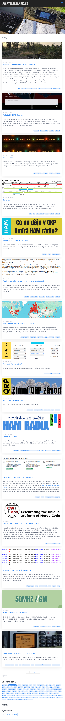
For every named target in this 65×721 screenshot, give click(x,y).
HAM (47, 213)
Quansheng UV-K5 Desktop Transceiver (19, 653)
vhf (28, 410)
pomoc (52, 213)
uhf (45, 410)
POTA (50, 88)
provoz (58, 130)
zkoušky (57, 497)
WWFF (43, 689)
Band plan (7, 200)
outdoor (44, 88)
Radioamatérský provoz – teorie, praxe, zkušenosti (23, 281)
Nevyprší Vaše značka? (12, 364)
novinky (36, 130)
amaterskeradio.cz (25, 450)
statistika (57, 373)
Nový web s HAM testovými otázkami (18, 477)
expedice (41, 693)
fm (20, 665)
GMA (55, 691)
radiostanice (56, 665)
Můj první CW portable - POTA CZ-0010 (19, 64)
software (40, 337)
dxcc (50, 693)
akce (15, 687)
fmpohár (4, 697)
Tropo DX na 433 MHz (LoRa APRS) (17, 570)
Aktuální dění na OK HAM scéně (15, 241)
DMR (36, 691)
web (30, 213)
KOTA (13, 695)
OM (26, 691)
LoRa (54, 586)
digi (47, 687)
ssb (24, 689)
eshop (60, 695)
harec (23, 693)
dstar (4, 695)
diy (19, 691)
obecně (44, 254)
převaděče (43, 626)
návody (14, 691)
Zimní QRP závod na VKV (13, 400)
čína (18, 697)
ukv (49, 410)
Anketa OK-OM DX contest (13, 115)
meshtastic (19, 699)
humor (51, 173)
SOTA (59, 691)
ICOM (35, 88)
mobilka (42, 697)
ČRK (34, 450)
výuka (29, 693)
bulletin (35, 695)
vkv (32, 410)
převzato (42, 296)
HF (11, 687)
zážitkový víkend (21, 695)
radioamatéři (28, 88)
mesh (25, 699)
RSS (15, 714)
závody (52, 130)
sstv (38, 450)
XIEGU (22, 697)
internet (51, 337)
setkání (28, 697)
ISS (36, 687)
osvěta (31, 691)
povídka (45, 173)
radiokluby (10, 699)
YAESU (29, 695)
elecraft (35, 693)
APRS (58, 586)
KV (19, 88)
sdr (46, 337)
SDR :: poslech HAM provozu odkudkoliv (19, 323)
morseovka (56, 88)
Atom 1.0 (7, 714)
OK (22, 88)
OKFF (47, 689)
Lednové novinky (10, 437)
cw (39, 88)
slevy (30, 699)
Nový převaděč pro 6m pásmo (15, 613)
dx (46, 693)
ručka (8, 691)
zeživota (57, 173)
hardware (33, 337)
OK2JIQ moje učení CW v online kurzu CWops (21, 524)
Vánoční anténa (9, 158)
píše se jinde (33, 296)
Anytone (41, 691)
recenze (56, 693)
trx (43, 687)
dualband (35, 697)
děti (23, 691)
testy (4, 699)
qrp (53, 410)
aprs (9, 695)
